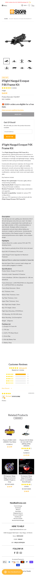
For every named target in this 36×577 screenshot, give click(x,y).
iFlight (4, 90)
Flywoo (9, 444)
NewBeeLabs (18, 516)
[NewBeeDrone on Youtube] (21, 553)
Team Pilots (18, 511)
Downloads (18, 507)
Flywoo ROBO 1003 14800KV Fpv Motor (9, 441)
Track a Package (18, 506)
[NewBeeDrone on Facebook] (14, 553)
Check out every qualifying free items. (13, 110)
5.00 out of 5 (23, 368)
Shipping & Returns (18, 513)
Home (6, 18)
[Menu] (2, 5)
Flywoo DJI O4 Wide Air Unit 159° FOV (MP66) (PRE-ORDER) (26, 443)
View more (18, 418)
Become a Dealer (18, 518)
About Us (18, 509)
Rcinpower (9, 484)
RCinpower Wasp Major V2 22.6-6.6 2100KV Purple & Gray (9, 479)
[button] (6, 88)
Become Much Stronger (18, 520)
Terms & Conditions (18, 515)
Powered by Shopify (25, 571)
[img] (6, 393)
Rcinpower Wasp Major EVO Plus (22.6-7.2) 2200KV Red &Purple (26, 479)
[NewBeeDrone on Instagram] (17, 553)
